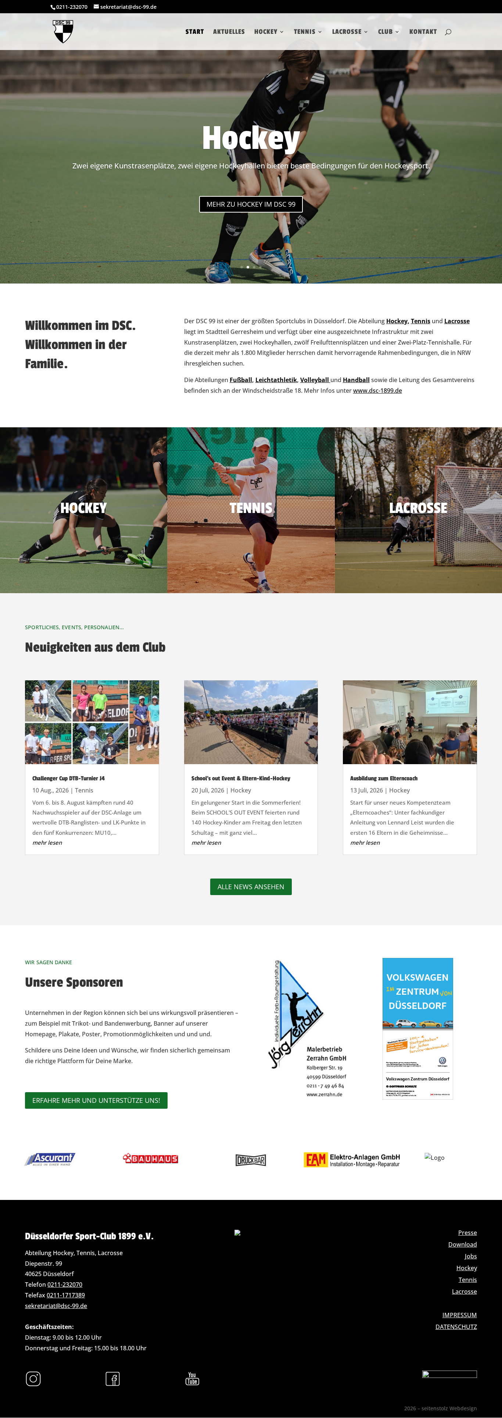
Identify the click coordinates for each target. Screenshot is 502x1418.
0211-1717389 (66, 1295)
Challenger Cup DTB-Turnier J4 (68, 778)
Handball (356, 380)
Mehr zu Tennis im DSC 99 (251, 204)
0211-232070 (64, 1284)
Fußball (241, 380)
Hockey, (397, 321)
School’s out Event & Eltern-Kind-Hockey (240, 778)
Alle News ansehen (251, 886)
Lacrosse (347, 32)
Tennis (305, 32)
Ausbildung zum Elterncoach (383, 778)
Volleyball (315, 380)
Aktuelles (229, 32)
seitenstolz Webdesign (449, 1408)
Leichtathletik (276, 380)
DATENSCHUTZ (456, 1327)
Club (385, 32)
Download (462, 1244)
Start (195, 32)
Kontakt (423, 32)
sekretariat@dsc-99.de (56, 1306)
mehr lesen (47, 842)
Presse (467, 1233)
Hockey (265, 32)
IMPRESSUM (459, 1315)
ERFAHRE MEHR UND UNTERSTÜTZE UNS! (96, 1100)
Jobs (471, 1256)
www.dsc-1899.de (377, 390)
